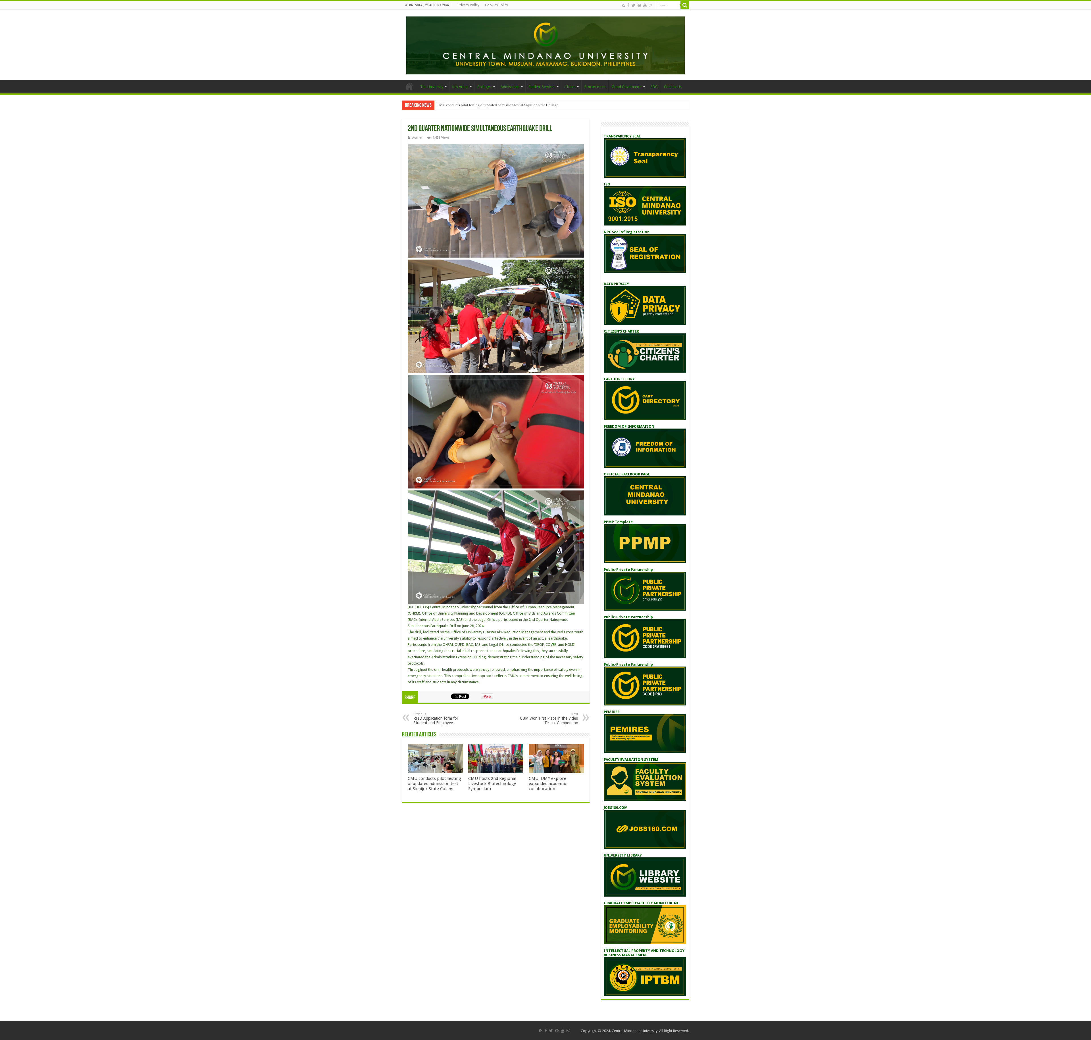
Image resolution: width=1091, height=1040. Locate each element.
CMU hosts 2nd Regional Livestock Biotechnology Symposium (492, 783)
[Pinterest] (639, 5)
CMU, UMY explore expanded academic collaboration (548, 783)
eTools (569, 87)
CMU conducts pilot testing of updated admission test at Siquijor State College (497, 105)
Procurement (594, 87)
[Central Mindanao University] (545, 44)
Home (409, 86)
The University (431, 87)
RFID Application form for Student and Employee (435, 718)
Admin (417, 137)
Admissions (510, 87)
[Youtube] (645, 5)
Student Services (541, 87)
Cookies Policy (496, 5)
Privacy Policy (468, 5)
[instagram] (650, 5)
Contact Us (673, 87)
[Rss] (623, 5)
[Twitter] (633, 5)
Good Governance (627, 87)
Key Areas (460, 87)
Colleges (484, 87)
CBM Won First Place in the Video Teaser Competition (549, 718)
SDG (654, 87)
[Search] (684, 5)
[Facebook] (628, 5)
